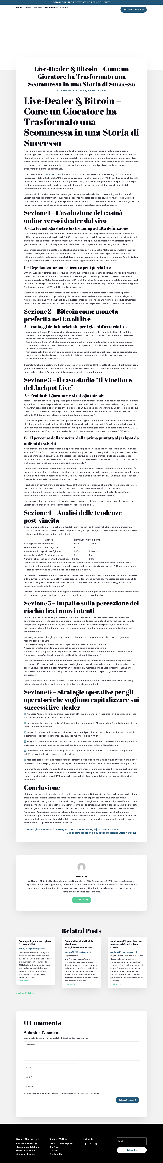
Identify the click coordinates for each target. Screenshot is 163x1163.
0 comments (100, 90)
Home (19, 8)
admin (63, 90)
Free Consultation (25, 1150)
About (28, 8)
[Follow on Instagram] (96, 1144)
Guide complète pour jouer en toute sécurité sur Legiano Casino (126, 944)
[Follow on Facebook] (85, 1144)
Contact (64, 8)
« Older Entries (25, 993)
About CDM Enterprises (62, 1143)
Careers (54, 1150)
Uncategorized (86, 90)
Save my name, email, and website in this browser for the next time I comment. (63, 1093)
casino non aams (53, 174)
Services (38, 8)
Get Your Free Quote (134, 9)
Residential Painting (26, 1143)
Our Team (55, 1147)
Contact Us (56, 1154)
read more (24, 980)
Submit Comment (127, 1100)
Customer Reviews (26, 1154)
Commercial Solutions (27, 1147)
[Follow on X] (91, 1144)
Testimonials (51, 8)
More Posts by (81, 899)
